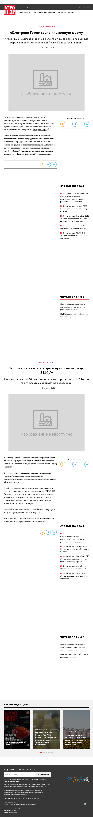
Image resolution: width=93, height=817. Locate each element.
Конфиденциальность (10, 811)
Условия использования (10, 812)
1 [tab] (41, 752)
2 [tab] (44, 752)
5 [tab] (52, 752)
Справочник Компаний (67, 13)
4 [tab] (49, 752)
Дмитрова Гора (39, 129)
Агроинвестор (25, 13)
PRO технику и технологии (44, 13)
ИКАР (48, 491)
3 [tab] (46, 752)
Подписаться (43, 774)
